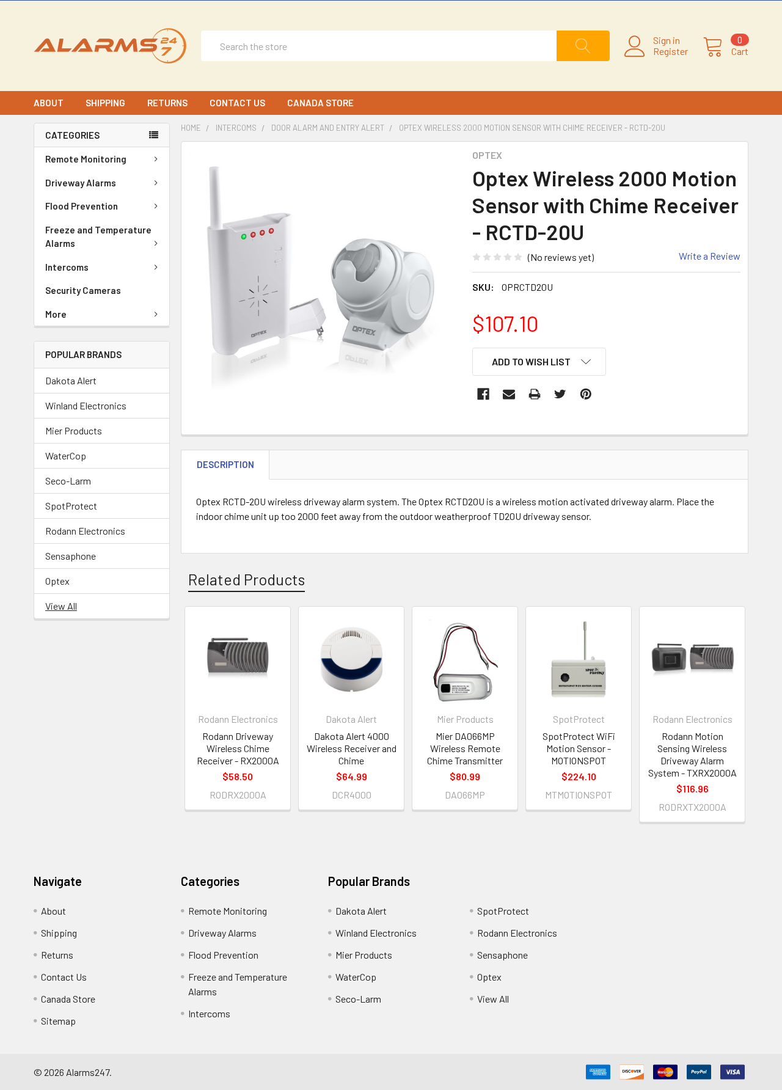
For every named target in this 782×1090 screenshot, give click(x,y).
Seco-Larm (68, 480)
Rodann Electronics (85, 530)
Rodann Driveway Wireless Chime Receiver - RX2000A (238, 748)
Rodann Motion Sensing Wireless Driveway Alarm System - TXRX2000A (692, 754)
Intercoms (67, 267)
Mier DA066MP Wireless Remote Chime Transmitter (465, 748)
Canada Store (320, 102)
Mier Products (73, 430)
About (49, 102)
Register (670, 51)
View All (61, 606)
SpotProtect (71, 505)
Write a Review (709, 256)
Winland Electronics (85, 405)
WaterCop (65, 455)
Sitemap (58, 1020)
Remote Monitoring (85, 158)
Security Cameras (83, 290)
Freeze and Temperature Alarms (98, 236)
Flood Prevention (81, 205)
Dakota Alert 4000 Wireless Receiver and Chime (351, 748)
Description (225, 464)
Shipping (105, 102)
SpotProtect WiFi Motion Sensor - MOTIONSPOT (579, 748)
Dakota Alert (71, 380)
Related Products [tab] (246, 579)
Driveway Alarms (80, 182)
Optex (57, 581)
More (56, 314)
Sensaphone (70, 555)
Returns (167, 102)
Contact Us (237, 102)
